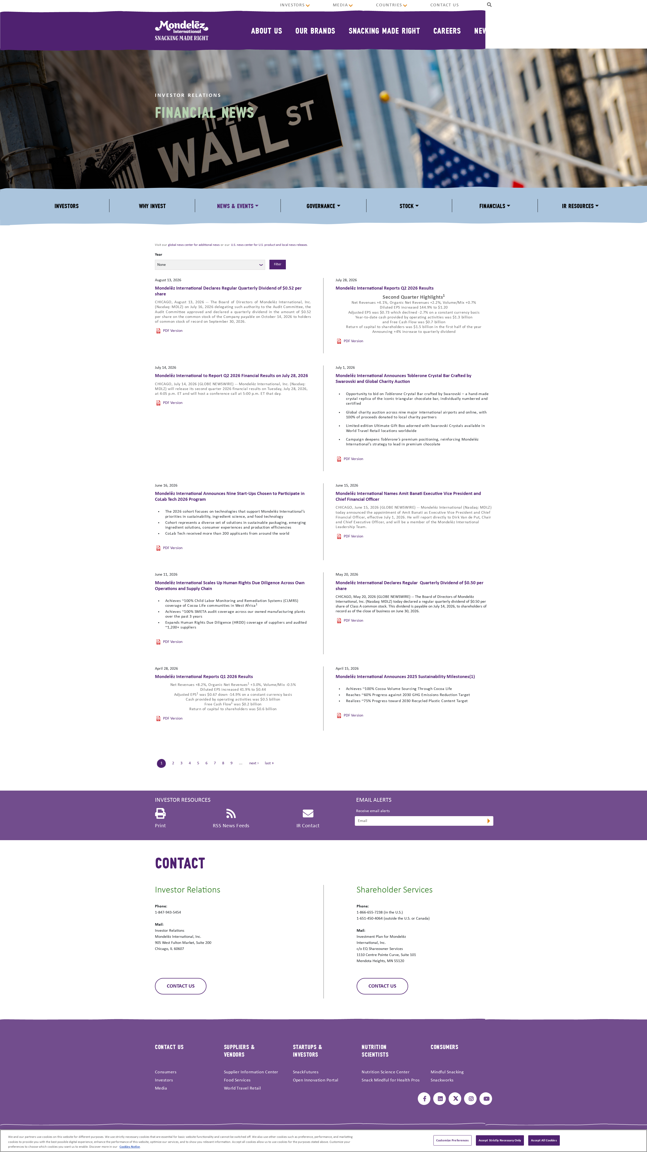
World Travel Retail (242, 1088)
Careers (447, 30)
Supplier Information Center (251, 1072)
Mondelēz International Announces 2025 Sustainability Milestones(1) (405, 677)
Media (340, 5)
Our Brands (315, 30)
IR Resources (578, 205)
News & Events (235, 205)
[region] (323, 1140)
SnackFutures (305, 1072)
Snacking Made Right (384, 30)
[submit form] (488, 821)
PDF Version (172, 331)
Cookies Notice (130, 1146)
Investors (292, 5)
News (483, 30)
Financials (492, 205)
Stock (407, 205)
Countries (389, 5)
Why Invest (152, 205)
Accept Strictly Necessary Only (500, 1140)
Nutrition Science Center (385, 1072)
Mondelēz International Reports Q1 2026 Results (204, 677)
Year (158, 255)
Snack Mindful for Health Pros (391, 1080)
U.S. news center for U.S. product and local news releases (269, 245)
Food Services (237, 1080)
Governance (321, 205)
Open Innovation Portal (315, 1080)
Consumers (165, 1072)
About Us (266, 30)
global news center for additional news (194, 245)
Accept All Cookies (544, 1140)
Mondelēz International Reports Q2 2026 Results (385, 288)
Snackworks (442, 1080)
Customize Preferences (452, 1140)
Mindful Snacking (447, 1072)
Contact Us (444, 5)
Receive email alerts (373, 811)
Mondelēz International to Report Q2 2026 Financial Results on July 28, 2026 (231, 376)
